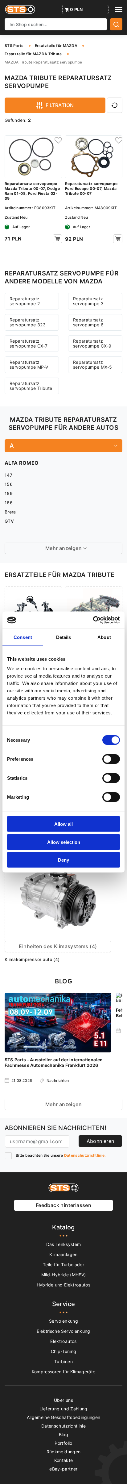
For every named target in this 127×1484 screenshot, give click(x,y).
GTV (9, 521)
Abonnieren (100, 1141)
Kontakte (63, 1460)
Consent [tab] (23, 637)
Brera (10, 511)
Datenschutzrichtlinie (63, 1425)
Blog (63, 1434)
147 (8, 475)
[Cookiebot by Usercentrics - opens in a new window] (93, 620)
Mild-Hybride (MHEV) (63, 1274)
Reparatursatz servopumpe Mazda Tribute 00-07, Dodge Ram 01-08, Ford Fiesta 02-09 (32, 191)
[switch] (111, 759)
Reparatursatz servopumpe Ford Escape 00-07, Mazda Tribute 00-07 (91, 188)
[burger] (118, 9)
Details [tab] (63, 637)
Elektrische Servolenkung (63, 1331)
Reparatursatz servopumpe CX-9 (92, 343)
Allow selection (63, 841)
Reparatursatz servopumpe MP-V (29, 364)
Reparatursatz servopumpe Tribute (31, 386)
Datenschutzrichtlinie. (85, 1155)
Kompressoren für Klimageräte (64, 1371)
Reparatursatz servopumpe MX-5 (92, 364)
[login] (57, 140)
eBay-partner (63, 1468)
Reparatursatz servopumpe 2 (25, 301)
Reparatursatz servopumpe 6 (88, 322)
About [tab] (104, 637)
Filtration (60, 105)
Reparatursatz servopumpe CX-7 (28, 343)
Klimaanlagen (63, 1254)
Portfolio (63, 1443)
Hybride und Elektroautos (63, 1284)
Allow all (63, 824)
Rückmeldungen (64, 1451)
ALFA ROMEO (22, 463)
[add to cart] (57, 238)
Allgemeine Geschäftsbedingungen (63, 1417)
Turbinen (63, 1361)
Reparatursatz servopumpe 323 (28, 322)
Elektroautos (63, 1341)
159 (9, 493)
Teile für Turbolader (63, 1264)
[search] (116, 24)
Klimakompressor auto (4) (32, 959)
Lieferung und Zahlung (63, 1408)
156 (9, 484)
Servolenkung (63, 1321)
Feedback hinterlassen (63, 1205)
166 (9, 502)
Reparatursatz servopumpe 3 (88, 301)
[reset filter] (114, 105)
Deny (63, 860)
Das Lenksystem (63, 1244)
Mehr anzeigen (63, 1104)
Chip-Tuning (63, 1351)
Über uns (63, 1400)
